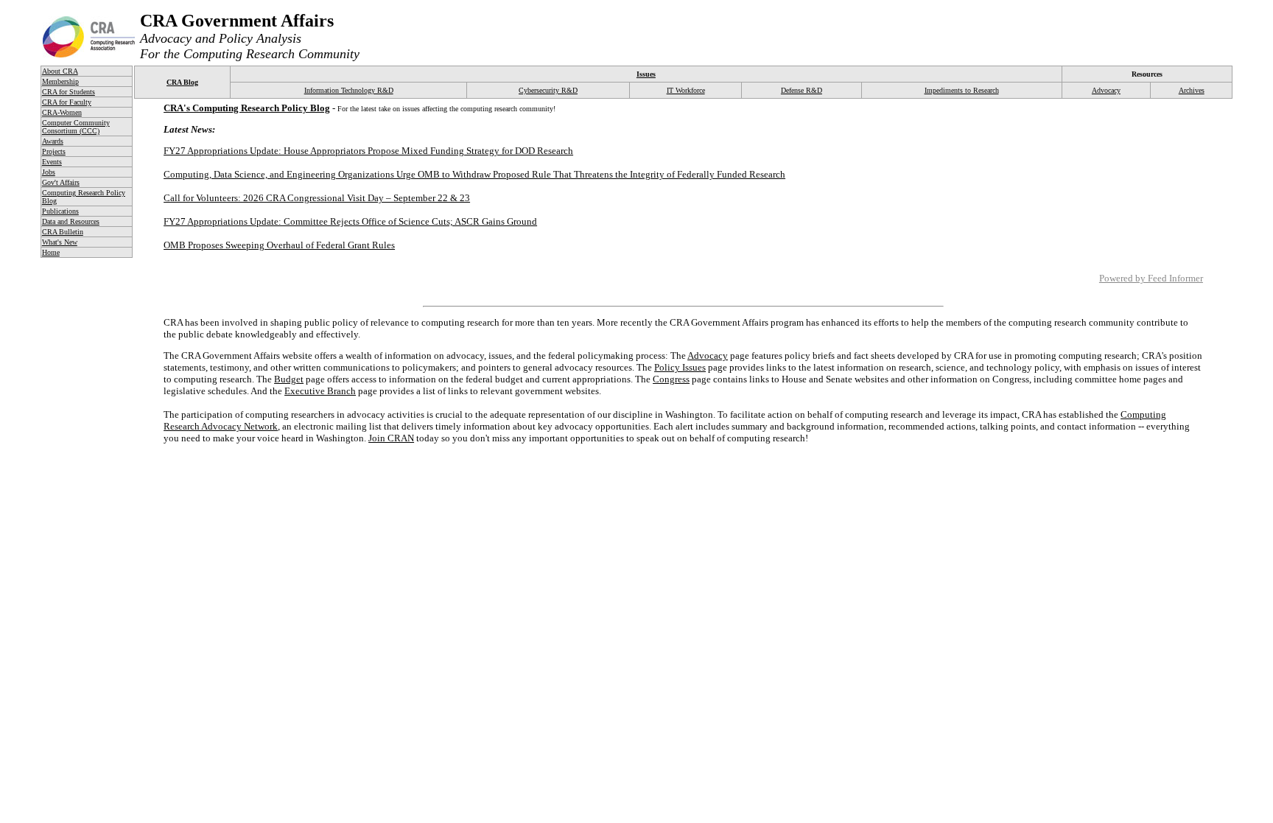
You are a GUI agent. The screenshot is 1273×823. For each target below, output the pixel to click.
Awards (52, 141)
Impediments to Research (962, 90)
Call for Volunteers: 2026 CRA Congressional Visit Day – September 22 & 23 (317, 197)
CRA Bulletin (62, 232)
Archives (1191, 90)
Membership (60, 81)
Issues (646, 74)
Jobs (48, 172)
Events (52, 162)
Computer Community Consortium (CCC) (76, 127)
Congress (671, 379)
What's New (59, 242)
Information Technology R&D (348, 90)
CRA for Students (68, 92)
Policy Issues (680, 367)
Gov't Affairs (61, 182)
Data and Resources (70, 221)
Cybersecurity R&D (548, 90)
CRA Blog (182, 82)
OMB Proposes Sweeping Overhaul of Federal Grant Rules (279, 245)
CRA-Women (62, 112)
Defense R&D (801, 90)
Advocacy (1106, 90)
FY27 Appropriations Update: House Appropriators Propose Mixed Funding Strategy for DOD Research (368, 150)
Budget (289, 379)
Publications (60, 211)
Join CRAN (391, 438)
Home (51, 252)
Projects (54, 151)
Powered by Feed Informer (1151, 278)
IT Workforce (686, 90)
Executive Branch (320, 390)
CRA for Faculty (66, 102)
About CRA (60, 71)
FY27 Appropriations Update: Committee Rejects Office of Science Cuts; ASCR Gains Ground (350, 221)
